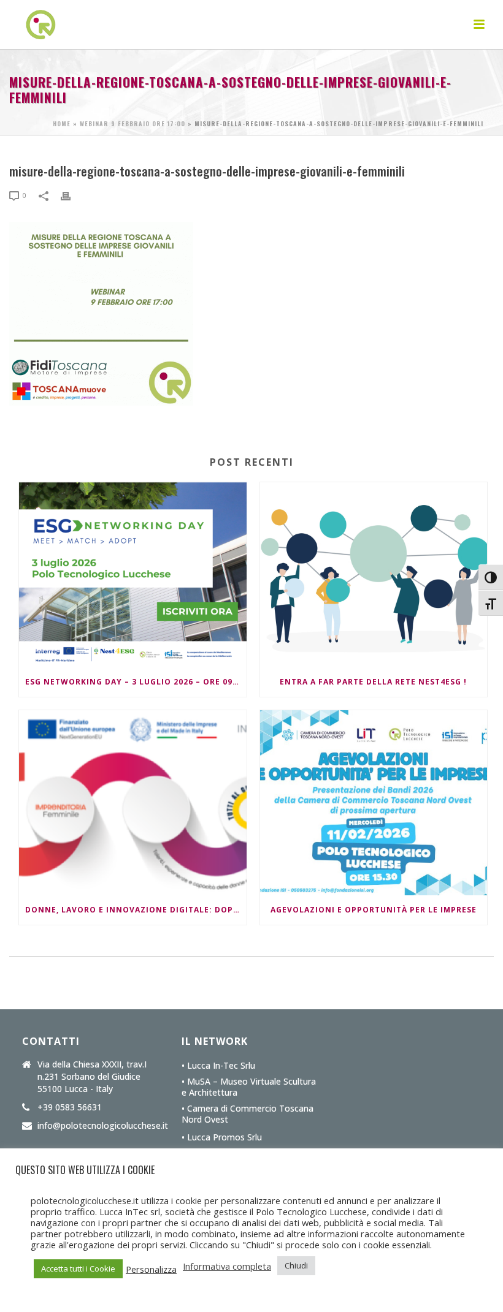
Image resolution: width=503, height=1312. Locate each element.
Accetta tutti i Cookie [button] (78, 1268)
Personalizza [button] (151, 1269)
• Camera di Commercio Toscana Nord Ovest (247, 1114)
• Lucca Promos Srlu (222, 1137)
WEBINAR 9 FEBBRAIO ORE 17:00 (132, 123)
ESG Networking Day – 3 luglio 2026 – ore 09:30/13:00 (136, 682)
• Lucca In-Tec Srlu (218, 1065)
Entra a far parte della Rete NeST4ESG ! (373, 682)
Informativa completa (227, 1266)
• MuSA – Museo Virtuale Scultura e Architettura (249, 1087)
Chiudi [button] (296, 1265)
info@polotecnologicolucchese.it (102, 1125)
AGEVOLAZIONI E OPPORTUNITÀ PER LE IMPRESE (374, 909)
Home (62, 123)
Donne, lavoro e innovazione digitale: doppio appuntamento (136, 909)
